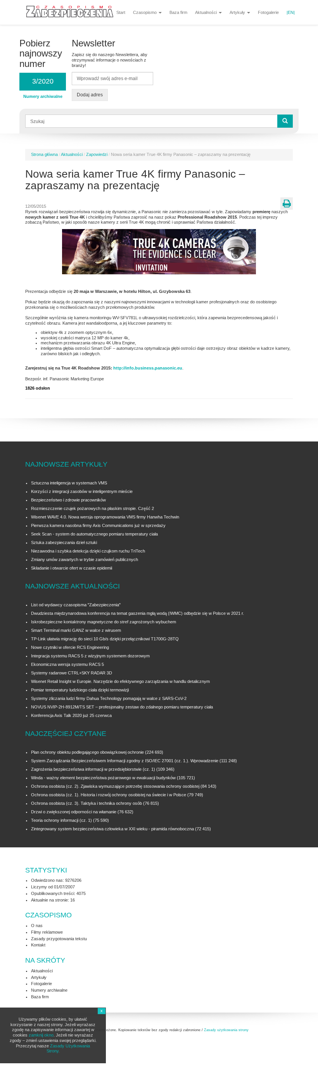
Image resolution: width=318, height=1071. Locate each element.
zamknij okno (41, 1035)
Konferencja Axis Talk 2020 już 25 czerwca (71, 715)
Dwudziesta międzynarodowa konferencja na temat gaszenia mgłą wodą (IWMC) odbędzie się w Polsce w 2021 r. (137, 613)
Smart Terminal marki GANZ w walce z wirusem (76, 630)
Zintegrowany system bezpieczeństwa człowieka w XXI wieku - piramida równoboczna (112, 828)
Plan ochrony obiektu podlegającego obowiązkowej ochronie (87, 752)
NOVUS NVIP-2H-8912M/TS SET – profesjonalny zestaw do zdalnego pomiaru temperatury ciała (122, 707)
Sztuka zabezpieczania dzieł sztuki (64, 542)
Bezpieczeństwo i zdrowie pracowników (68, 500)
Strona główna (44, 154)
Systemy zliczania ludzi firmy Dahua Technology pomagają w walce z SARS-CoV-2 (109, 698)
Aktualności (206, 12)
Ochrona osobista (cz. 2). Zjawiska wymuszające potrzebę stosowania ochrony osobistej (115, 786)
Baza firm (178, 12)
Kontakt (38, 945)
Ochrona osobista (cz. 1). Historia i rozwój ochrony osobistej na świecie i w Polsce (108, 794)
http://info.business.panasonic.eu (147, 368)
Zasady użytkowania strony (226, 1030)
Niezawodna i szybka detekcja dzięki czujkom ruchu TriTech (88, 551)
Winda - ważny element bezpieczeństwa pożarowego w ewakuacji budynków (103, 777)
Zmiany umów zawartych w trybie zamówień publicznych (84, 559)
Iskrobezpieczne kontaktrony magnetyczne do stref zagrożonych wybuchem (103, 621)
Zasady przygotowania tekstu (59, 938)
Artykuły (238, 12)
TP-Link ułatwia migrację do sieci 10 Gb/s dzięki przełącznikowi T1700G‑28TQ (105, 638)
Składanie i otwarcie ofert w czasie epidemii (71, 568)
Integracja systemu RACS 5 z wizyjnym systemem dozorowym (90, 656)
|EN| (291, 12)
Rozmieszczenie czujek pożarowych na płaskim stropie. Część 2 (92, 508)
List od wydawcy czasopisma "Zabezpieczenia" (76, 604)
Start (120, 12)
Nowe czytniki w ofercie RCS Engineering (70, 647)
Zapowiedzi (96, 154)
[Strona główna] (72, 10)
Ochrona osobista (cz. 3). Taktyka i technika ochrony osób (86, 803)
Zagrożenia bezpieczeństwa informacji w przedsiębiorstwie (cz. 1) (93, 769)
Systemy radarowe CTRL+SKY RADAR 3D (71, 673)
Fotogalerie (268, 12)
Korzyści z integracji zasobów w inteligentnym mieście (82, 491)
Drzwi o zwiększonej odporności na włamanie (73, 811)
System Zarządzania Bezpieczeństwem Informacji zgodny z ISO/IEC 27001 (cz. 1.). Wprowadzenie (124, 760)
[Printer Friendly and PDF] (286, 203)
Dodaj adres (90, 95)
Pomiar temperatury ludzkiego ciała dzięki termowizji (80, 690)
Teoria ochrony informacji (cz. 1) (61, 820)
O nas (37, 925)
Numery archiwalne (49, 990)
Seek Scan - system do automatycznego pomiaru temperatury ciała (94, 534)
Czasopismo (145, 12)
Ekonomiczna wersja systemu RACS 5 (67, 664)
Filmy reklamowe (47, 932)
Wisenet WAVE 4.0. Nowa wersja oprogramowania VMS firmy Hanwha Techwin (105, 517)
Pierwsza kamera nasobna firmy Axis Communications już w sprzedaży (98, 525)
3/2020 (43, 81)
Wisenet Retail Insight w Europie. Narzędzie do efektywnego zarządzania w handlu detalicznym (120, 681)
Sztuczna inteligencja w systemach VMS (69, 483)
